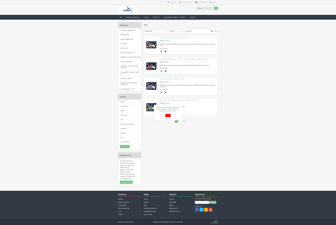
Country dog (125, 142)
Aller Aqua (124, 106)
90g (124, 161)
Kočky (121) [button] (156, 17)
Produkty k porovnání (150, 211)
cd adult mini (129, 165)
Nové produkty (148, 214)
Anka (122, 110)
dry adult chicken (125, 178)
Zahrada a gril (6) (126, 78)
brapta (122, 165)
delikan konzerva (125, 172)
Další (184, 121)
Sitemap (120, 199)
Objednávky (172, 202)
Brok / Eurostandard (127, 124)
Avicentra (124, 115)
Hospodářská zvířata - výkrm (175, 17)
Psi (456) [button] (146, 17)
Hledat (145, 199)
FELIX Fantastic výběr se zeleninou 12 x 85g (172, 79)
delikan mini (124, 174)
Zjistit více (168, 119)
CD (122, 137)
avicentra (123, 163)
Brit (122, 119)
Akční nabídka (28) (127, 39)
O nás (119, 211)
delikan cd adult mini (127, 169)
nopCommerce (129, 222)
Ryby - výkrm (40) (126, 61)
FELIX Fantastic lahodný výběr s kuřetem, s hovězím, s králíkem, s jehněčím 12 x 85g (183, 59)
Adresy (171, 205)
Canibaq (123, 128)
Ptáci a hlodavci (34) (127, 52)
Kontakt (193, 17)
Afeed (123, 102)
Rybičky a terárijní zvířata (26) (130, 57)
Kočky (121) (124, 48)
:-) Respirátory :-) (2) (127, 89)
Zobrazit (172, 31)
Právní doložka (122, 205)
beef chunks (131, 163)
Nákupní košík (173, 208)
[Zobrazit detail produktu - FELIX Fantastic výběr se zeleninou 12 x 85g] (151, 84)
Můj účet (171, 199)
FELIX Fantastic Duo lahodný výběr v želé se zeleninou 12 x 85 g (178, 100)
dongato (123, 176)
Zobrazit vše (125, 146)
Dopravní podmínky (123, 202)
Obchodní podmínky (123, 208)
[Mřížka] (212, 31)
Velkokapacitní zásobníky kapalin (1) (129, 83)
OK (168, 115)
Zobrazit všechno (126, 182)
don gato (132, 174)
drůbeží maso (131, 176)
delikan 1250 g (124, 167)
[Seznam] (216, 31)
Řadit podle (148, 31)
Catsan (123, 133)
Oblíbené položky (174, 211)
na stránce (188, 31)
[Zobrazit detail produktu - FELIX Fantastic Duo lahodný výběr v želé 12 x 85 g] (151, 43)
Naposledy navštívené (150, 208)
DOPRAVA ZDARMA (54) (128, 30)
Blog (145, 205)
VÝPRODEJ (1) (125, 35)
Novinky (146, 202)
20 (121, 161)
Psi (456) (123, 43)
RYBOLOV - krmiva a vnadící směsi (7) (129, 67)
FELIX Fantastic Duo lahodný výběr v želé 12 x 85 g (174, 38)
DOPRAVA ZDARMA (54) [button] (133, 17)
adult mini (129, 161)
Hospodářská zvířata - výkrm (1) (130, 73)
